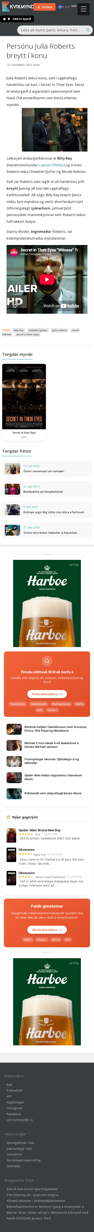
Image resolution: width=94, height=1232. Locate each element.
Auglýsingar (15, 1102)
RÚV (39, 710)
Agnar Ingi (39, 854)
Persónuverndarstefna (23, 1160)
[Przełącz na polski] (74, 7)
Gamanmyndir (39, 703)
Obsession (27, 849)
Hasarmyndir (18, 703)
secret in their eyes (27, 334)
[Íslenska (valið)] (60, 7)
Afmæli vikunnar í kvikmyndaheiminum (36, 1201)
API (9, 1096)
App (9, 1084)
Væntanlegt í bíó (19, 1149)
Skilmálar (14, 1166)
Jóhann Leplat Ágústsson (50, 877)
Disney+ (52, 710)
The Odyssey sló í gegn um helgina (33, 1195)
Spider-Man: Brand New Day (40, 830)
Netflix (79, 703)
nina (37, 834)
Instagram (15, 1108)
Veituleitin (14, 1154)
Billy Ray (19, 330)
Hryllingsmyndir (61, 703)
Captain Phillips (51, 165)
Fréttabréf (15, 1090)
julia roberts (59, 330)
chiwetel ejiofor (37, 330)
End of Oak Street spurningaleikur (32, 1189)
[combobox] (55, 30)
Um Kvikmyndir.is (20, 1120)
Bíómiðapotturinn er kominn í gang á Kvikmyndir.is (45, 1207)
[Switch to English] (67, 7)
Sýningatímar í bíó (20, 1143)
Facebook (14, 1114)
